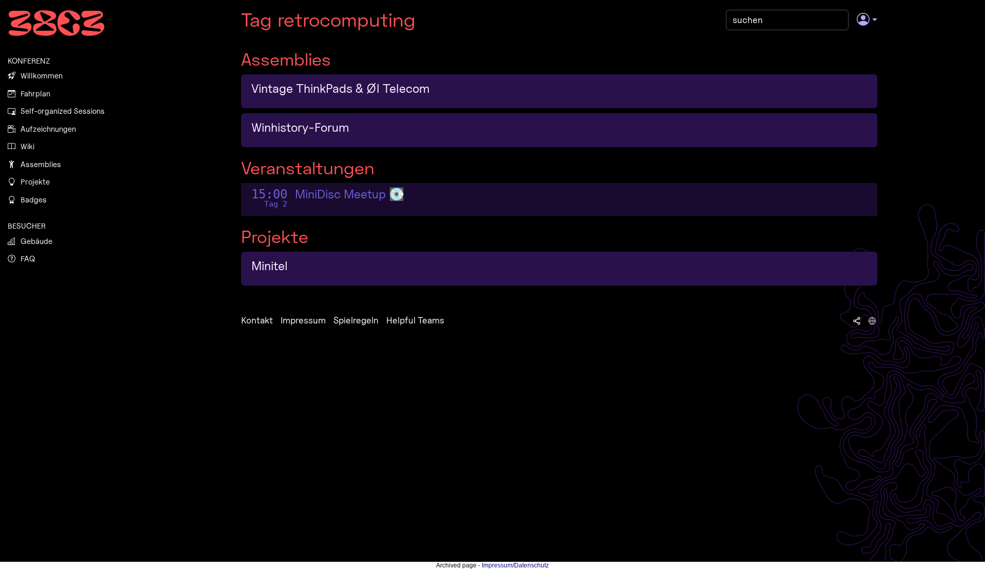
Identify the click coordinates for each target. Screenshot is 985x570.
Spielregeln (356, 320)
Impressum (303, 320)
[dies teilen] (857, 320)
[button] (867, 20)
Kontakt (257, 320)
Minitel (269, 265)
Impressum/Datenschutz (515, 565)
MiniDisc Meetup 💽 (349, 194)
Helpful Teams (415, 320)
